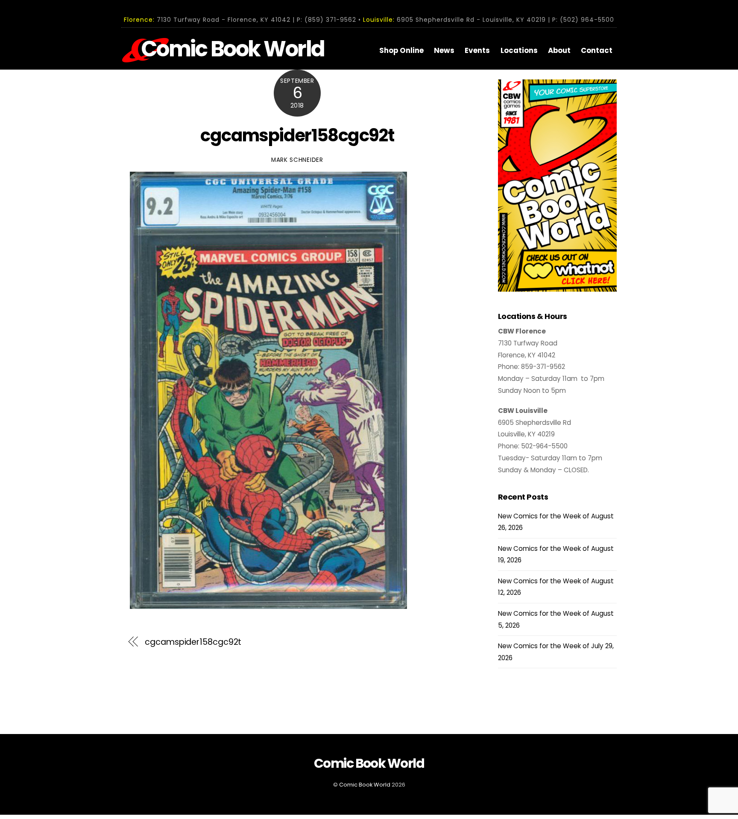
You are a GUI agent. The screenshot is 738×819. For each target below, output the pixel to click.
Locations (519, 50)
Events (477, 50)
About (559, 50)
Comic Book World (364, 784)
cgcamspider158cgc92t (297, 135)
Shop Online (401, 50)
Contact (596, 50)
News (444, 50)
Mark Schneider (297, 160)
